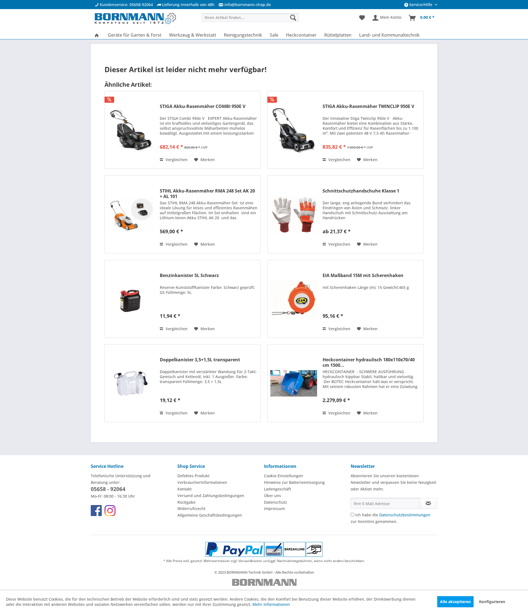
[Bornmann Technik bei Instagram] (110, 510)
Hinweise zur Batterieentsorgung (294, 482)
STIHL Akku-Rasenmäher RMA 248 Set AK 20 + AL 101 (207, 193)
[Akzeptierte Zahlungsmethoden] (264, 549)
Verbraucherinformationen (202, 482)
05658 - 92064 (108, 489)
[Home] (97, 35)
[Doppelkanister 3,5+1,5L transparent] (131, 383)
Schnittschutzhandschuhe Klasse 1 (361, 191)
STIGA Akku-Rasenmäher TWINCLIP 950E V (368, 106)
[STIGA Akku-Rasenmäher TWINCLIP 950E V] (293, 130)
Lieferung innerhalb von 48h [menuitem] (188, 4)
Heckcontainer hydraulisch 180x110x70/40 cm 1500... (369, 362)
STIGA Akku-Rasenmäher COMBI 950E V (202, 106)
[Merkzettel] (362, 17)
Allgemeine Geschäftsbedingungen (209, 515)
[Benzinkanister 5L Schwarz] (131, 299)
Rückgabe (186, 502)
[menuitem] (243, 4)
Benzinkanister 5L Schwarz (189, 275)
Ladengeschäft (277, 489)
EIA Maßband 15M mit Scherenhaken (363, 275)
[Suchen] (293, 17)
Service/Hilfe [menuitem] (420, 4)
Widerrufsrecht (191, 508)
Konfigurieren (492, 601)
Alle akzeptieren (455, 601)
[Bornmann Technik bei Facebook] (96, 510)
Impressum (274, 508)
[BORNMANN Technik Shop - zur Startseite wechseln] (135, 19)
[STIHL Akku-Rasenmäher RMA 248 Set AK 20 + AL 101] (131, 214)
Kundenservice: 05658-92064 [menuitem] (126, 4)
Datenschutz (275, 502)
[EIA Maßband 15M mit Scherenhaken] (293, 299)
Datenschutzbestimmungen (404, 514)
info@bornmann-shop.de (247, 4)
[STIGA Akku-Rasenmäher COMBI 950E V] (131, 130)
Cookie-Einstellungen (283, 475)
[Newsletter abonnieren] (428, 503)
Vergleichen (176, 159)
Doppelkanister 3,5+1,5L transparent (200, 360)
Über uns (272, 495)
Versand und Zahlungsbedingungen (210, 495)
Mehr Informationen (271, 604)
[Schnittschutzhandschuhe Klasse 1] (293, 214)
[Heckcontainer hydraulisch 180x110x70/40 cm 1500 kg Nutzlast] (293, 383)
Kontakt (184, 489)
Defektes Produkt (193, 475)
